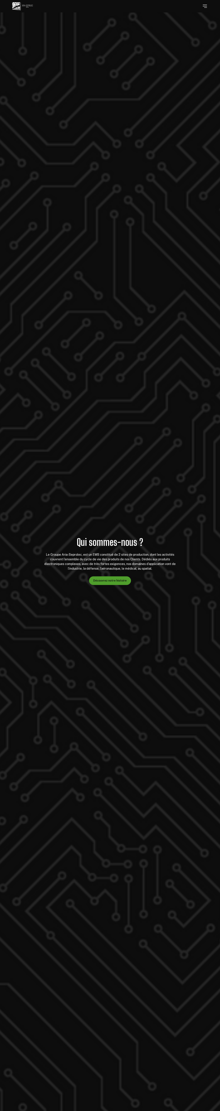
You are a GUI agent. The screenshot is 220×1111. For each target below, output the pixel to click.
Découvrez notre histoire (110, 580)
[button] (205, 6)
